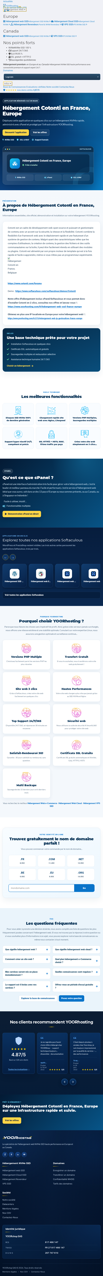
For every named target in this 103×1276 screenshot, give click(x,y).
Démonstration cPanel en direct (23, 514)
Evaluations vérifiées (36, 87)
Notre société (52, 87)
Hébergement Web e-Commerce (42, 803)
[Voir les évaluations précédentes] (64, 1082)
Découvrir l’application (16, 132)
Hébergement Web (14, 9)
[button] (4, 4)
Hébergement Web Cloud (70, 803)
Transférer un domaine (64, 1175)
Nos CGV (6, 1213)
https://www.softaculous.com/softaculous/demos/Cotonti (45, 291)
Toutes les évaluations (18, 1069)
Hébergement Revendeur (14, 1179)
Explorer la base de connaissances (38, 998)
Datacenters (8, 1204)
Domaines (8, 70)
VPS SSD (6, 1183)
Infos (7, 83)
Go (84, 888)
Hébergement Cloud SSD (14, 1175)
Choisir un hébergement (18, 365)
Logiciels (9, 77)
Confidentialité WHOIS (63, 1179)
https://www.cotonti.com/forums (25, 283)
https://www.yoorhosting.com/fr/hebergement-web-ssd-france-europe (45, 306)
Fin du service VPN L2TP (15, 7)
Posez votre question (71, 998)
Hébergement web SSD (13, 1170)
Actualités (8, 1)
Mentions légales (10, 1208)
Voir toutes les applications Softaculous (24, 595)
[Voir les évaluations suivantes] (73, 1082)
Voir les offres (40, 132)
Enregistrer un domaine (64, 1170)
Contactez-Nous (66, 87)
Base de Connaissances (14, 87)
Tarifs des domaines (62, 1183)
